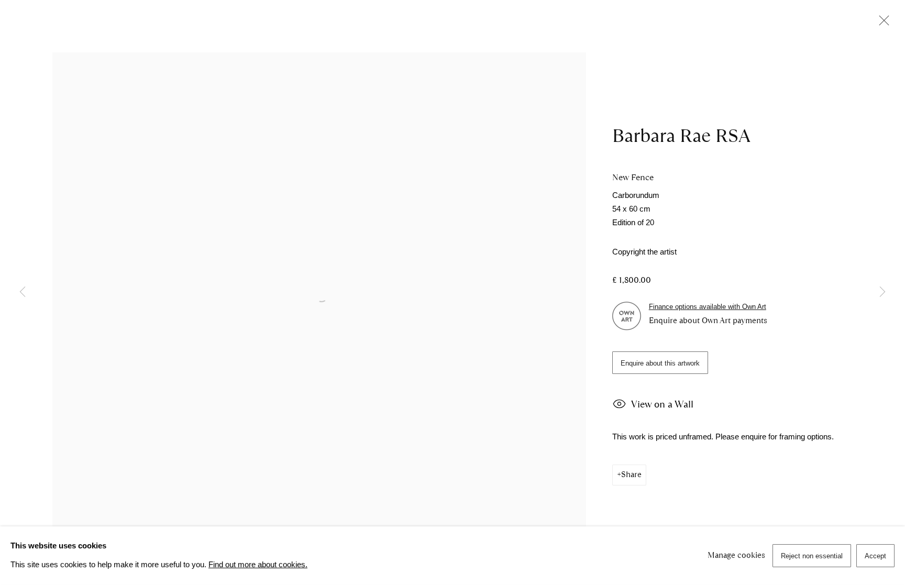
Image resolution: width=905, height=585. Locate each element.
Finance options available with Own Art (707, 307)
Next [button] (882, 293)
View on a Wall (662, 404)
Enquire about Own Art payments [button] (708, 320)
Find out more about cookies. (257, 564)
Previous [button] (22, 293)
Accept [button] (875, 556)
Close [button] (881, 23)
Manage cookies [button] (736, 555)
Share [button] (631, 474)
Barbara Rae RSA (681, 135)
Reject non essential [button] (812, 556)
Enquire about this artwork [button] (660, 363)
